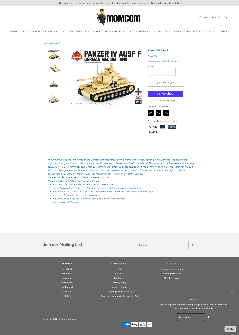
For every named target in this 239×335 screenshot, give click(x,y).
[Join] (192, 245)
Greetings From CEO (172, 273)
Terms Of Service (119, 287)
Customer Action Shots (172, 269)
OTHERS (224, 31)
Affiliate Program (172, 278)
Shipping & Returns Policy (119, 291)
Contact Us (119, 278)
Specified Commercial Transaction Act (119, 296)
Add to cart (165, 83)
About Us (119, 273)
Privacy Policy (119, 282)
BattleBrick (67, 269)
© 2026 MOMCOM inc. (51, 319)
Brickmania (66, 282)
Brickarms (67, 273)
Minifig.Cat (67, 291)
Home (14, 31)
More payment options (165, 100)
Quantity (151, 66)
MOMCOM (67, 296)
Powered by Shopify (68, 319)
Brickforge (67, 278)
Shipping (152, 60)
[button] (53, 57)
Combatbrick (67, 287)
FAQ (119, 269)
